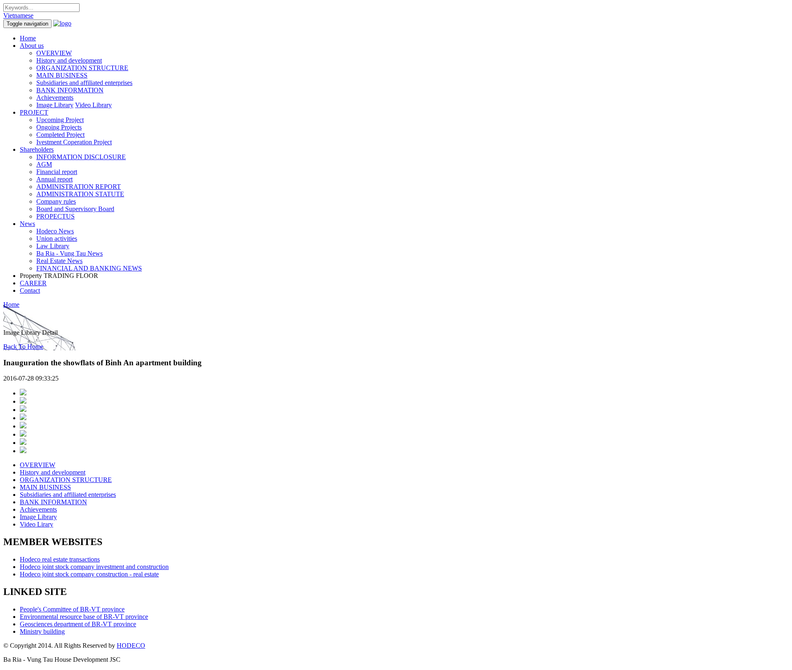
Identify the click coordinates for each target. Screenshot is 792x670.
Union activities (56, 238)
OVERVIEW (54, 52)
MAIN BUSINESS (61, 75)
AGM (44, 164)
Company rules (56, 201)
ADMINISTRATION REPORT (78, 186)
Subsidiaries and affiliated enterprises (84, 82)
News (27, 223)
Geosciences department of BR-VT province (78, 624)
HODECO (131, 645)
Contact (30, 290)
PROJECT (34, 112)
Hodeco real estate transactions (60, 559)
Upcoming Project (60, 119)
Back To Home (23, 346)
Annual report (54, 179)
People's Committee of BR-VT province (72, 609)
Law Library (52, 245)
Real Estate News (59, 260)
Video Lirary (36, 524)
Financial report (56, 171)
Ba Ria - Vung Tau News (69, 253)
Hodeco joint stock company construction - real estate (89, 574)
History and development (69, 60)
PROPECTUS (55, 216)
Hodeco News (55, 231)
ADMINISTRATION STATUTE (80, 193)
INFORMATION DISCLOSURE (81, 156)
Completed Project (60, 134)
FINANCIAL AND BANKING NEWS (89, 268)
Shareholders (37, 149)
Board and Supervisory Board (75, 208)
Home (28, 38)
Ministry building (42, 631)
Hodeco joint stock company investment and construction (94, 566)
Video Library (93, 104)
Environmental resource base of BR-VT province (84, 616)
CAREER (33, 283)
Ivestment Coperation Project (74, 142)
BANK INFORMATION (70, 90)
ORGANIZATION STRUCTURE (82, 67)
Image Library (54, 104)
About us (32, 45)
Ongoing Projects (59, 127)
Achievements (54, 97)
